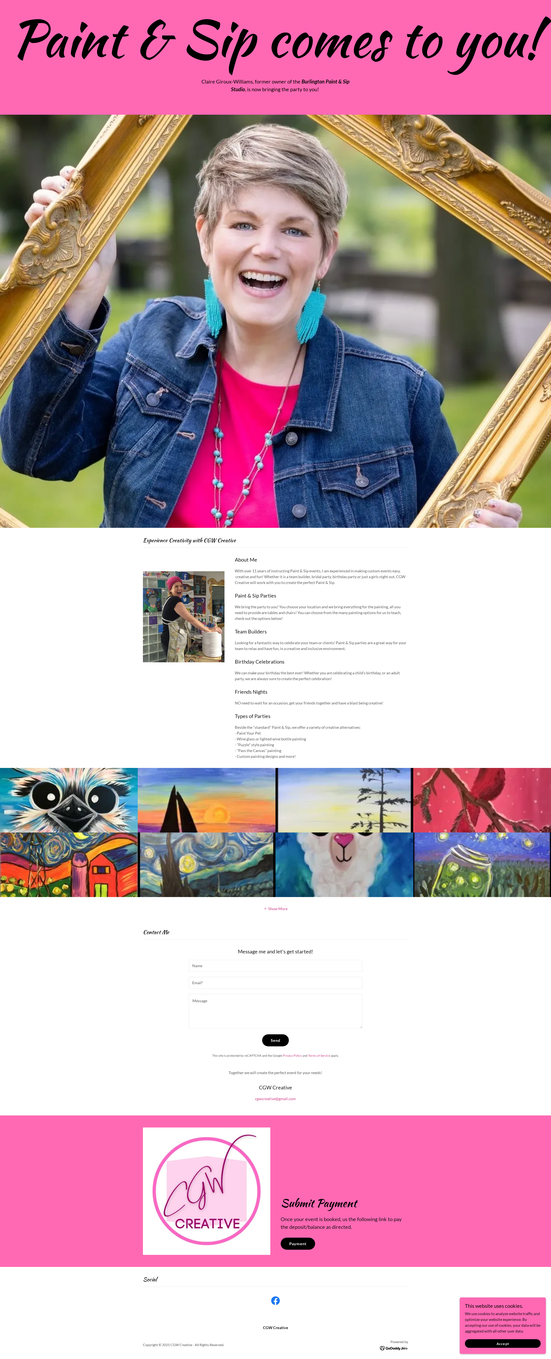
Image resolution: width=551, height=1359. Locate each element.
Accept (503, 1344)
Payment (297, 1243)
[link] (275, 1302)
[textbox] (275, 966)
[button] (275, 908)
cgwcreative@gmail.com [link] (275, 1098)
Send (275, 1040)
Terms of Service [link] (319, 1055)
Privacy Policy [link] (292, 1055)
